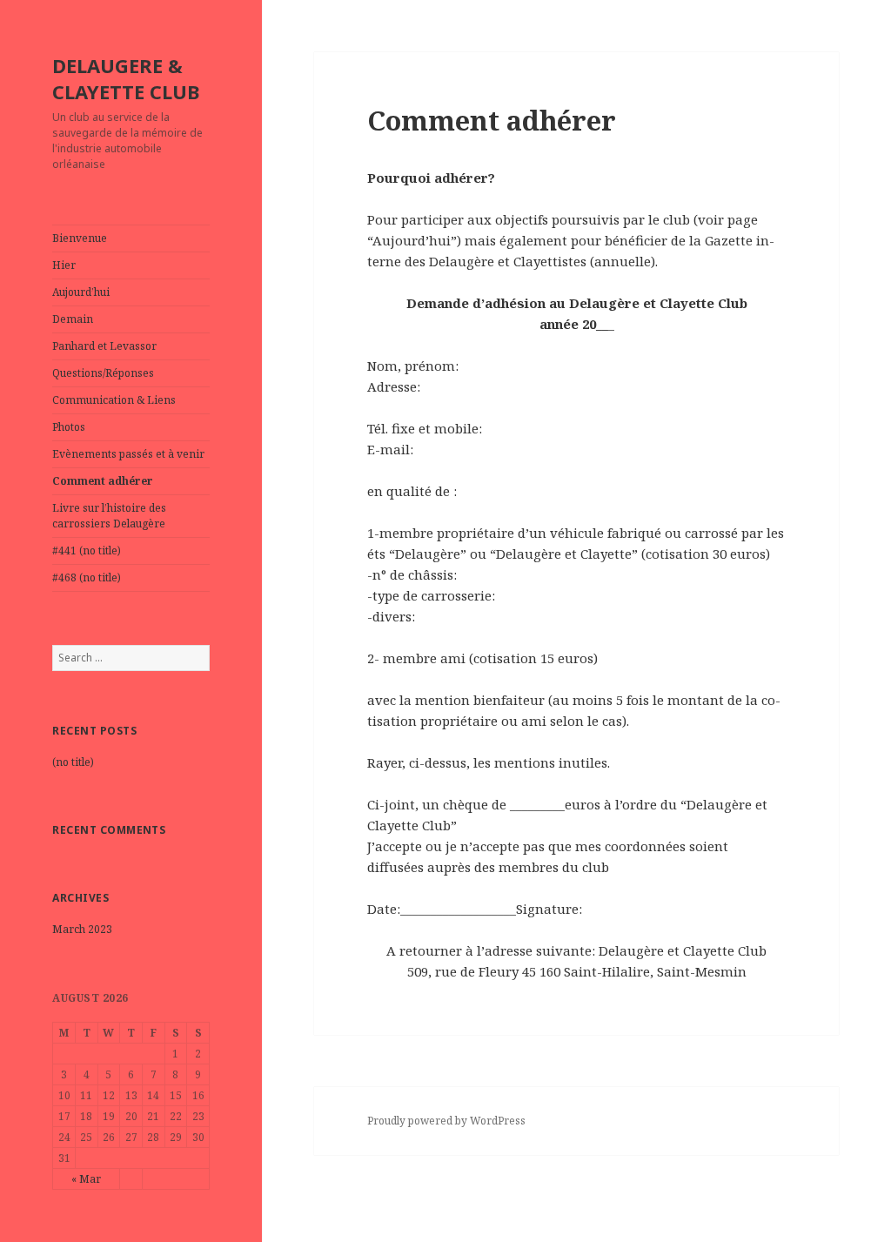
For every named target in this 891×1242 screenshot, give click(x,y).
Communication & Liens (114, 400)
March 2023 (82, 929)
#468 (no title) (86, 577)
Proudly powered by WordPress (446, 1120)
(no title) (73, 762)
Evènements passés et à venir (128, 453)
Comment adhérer (102, 480)
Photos (68, 427)
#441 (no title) (86, 550)
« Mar (86, 1179)
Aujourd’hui (81, 292)
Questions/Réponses (103, 373)
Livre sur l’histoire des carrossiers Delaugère (109, 515)
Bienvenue (79, 238)
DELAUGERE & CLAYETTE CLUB (125, 78)
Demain (72, 319)
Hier (64, 265)
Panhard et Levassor (104, 346)
